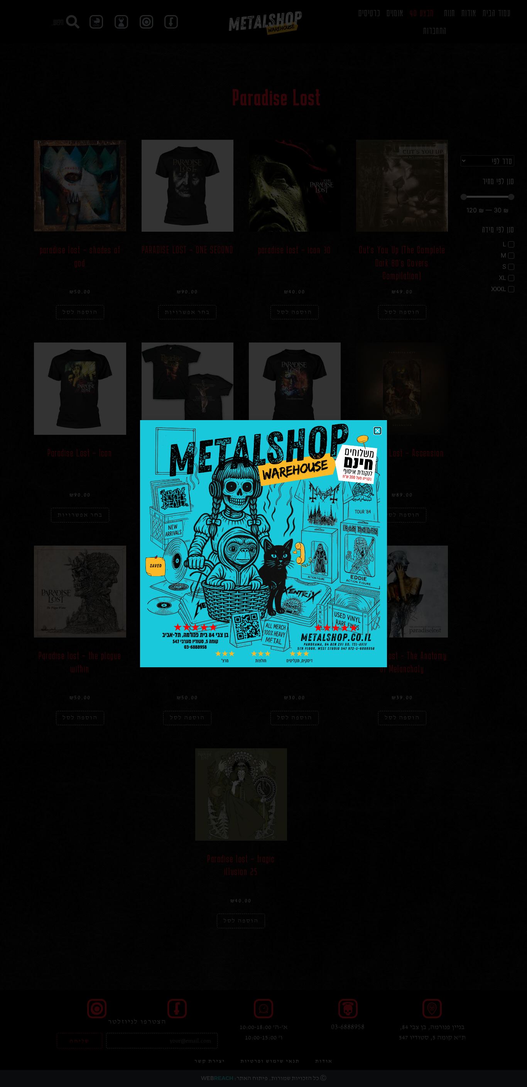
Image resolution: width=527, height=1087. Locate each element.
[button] (377, 431)
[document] (263, 543)
